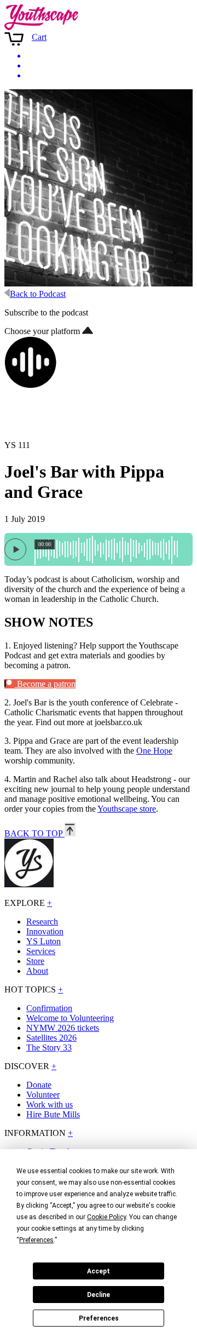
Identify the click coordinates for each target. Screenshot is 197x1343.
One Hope (154, 750)
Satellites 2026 (51, 1037)
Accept (98, 1271)
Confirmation (49, 1008)
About (37, 970)
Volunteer (43, 1094)
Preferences (99, 1318)
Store (35, 961)
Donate (38, 1084)
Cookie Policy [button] (106, 1217)
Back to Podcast (38, 294)
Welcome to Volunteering (70, 1018)
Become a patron (45, 683)
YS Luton (43, 941)
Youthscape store (126, 808)
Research (42, 921)
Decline (98, 1295)
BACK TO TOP (34, 833)
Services (40, 951)
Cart (39, 37)
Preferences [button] (36, 1240)
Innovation (44, 931)
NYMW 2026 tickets (62, 1027)
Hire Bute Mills (53, 1114)
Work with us (49, 1104)
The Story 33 (49, 1047)
